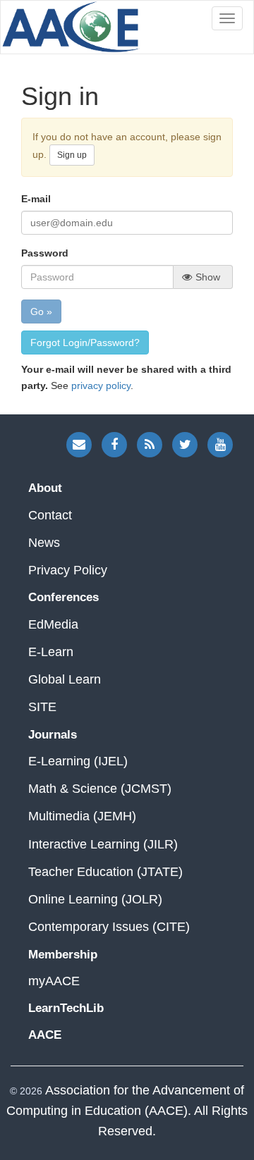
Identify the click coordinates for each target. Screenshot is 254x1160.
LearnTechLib (66, 1008)
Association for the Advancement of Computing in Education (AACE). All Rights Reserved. (127, 1111)
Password (44, 253)
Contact (50, 515)
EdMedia (53, 624)
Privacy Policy (67, 570)
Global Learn (64, 679)
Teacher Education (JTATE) (105, 872)
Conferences (63, 597)
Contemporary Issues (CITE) (109, 927)
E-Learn (50, 652)
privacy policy (101, 385)
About (45, 488)
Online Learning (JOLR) (95, 899)
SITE (42, 707)
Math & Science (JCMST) (99, 789)
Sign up (72, 155)
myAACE (54, 981)
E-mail (36, 198)
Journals (52, 734)
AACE (71, 27)
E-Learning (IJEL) (78, 761)
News (44, 543)
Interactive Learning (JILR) (103, 844)
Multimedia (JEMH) (82, 816)
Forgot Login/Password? (85, 342)
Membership (62, 954)
